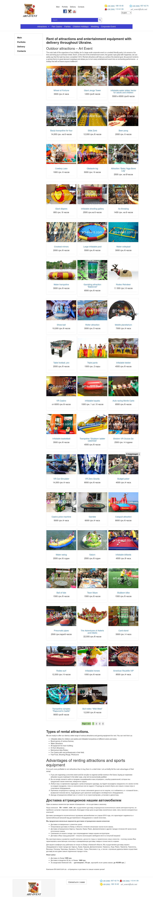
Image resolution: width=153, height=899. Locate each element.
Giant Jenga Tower (92, 90)
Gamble (92, 516)
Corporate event (108, 26)
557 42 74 (140, 5)
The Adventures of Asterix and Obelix (92, 631)
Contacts (81, 7)
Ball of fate (61, 592)
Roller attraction (92, 324)
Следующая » (133, 453)
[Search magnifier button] (100, 20)
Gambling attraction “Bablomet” (92, 285)
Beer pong (123, 130)
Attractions (42, 26)
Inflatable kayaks (92, 400)
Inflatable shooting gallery (92, 208)
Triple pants (92, 362)
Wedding (95, 26)
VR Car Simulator (61, 478)
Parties (67, 26)
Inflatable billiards (123, 554)
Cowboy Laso (61, 168)
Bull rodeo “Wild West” (92, 708)
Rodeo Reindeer (123, 284)
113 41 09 (115, 9)
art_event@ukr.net (139, 9)
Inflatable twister (123, 362)
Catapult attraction (123, 516)
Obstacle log (92, 168)
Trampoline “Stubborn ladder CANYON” (92, 439)
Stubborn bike (123, 592)
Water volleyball (123, 246)
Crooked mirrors (61, 246)
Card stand (123, 630)
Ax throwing (123, 208)
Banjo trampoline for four (61, 130)
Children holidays (81, 26)
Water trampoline (61, 284)
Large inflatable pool (92, 246)
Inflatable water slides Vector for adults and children (123, 91)
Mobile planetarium (123, 324)
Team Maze (92, 592)
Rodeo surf (61, 670)
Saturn (92, 554)
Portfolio (65, 7)
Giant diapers (61, 208)
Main (58, 7)
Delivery (73, 7)
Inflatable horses (92, 670)
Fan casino (57, 26)
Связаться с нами (76, 881)
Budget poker (123, 478)
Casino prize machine (61, 516)
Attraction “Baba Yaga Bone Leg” (123, 169)
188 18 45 (115, 5)
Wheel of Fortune (61, 90)
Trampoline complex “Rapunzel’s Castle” (61, 709)
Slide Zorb (92, 130)
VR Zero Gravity (92, 478)
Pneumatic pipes (61, 630)
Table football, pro (61, 362)
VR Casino (61, 400)
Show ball (61, 324)
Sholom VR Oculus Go (123, 438)
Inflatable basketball (61, 438)
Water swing (61, 554)
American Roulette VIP (123, 670)
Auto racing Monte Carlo (123, 400)
